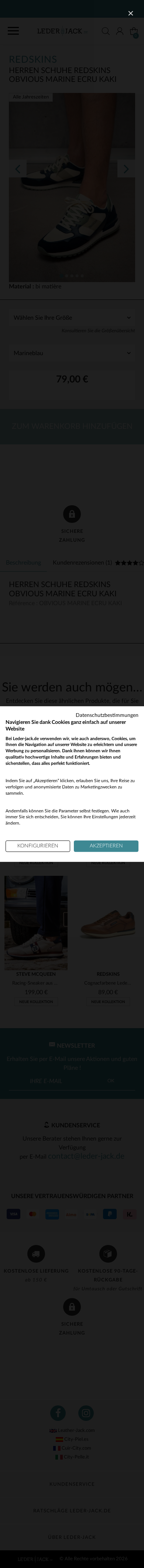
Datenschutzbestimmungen (107, 715)
